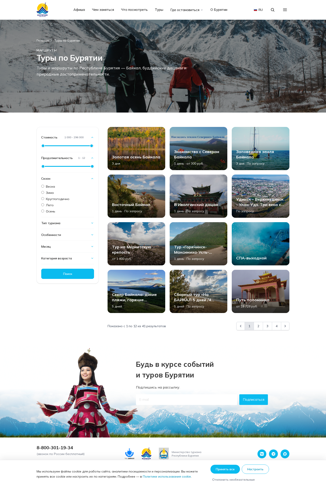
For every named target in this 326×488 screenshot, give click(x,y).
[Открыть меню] (285, 9)
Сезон (45, 179)
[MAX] (285, 453)
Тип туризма (50, 223)
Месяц (46, 247)
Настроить (255, 469)
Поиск (67, 274)
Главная (43, 41)
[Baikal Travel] (43, 10)
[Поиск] (272, 9)
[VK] (261, 453)
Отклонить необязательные (233, 480)
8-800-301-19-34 (55, 447)
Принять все (225, 469)
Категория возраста (56, 258)
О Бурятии (218, 10)
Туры (159, 10)
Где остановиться (184, 10)
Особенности (51, 235)
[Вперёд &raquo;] (285, 326)
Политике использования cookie (167, 476)
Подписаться (253, 399)
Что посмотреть (134, 10)
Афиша (79, 10)
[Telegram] (273, 453)
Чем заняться (103, 10)
